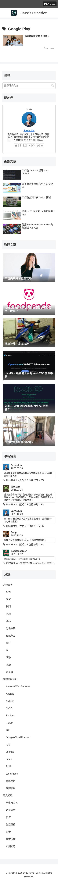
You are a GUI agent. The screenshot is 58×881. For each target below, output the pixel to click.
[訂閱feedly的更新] (38, 145)
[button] (52, 85)
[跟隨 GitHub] (33, 145)
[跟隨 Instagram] (25, 145)
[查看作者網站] (16, 145)
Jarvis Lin (29, 130)
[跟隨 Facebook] (20, 145)
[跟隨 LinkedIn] (29, 145)
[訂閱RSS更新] (42, 145)
